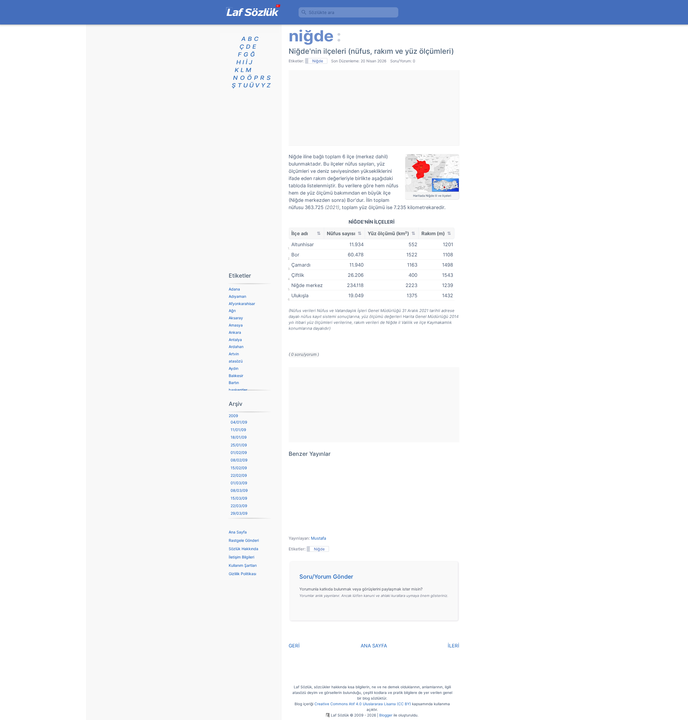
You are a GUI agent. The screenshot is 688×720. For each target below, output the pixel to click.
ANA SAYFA (374, 646)
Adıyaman (237, 296)
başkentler (238, 390)
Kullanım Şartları (243, 565)
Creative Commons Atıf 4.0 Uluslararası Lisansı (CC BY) (362, 704)
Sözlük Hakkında (243, 548)
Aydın (233, 368)
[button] (375, 578)
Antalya (235, 339)
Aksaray (236, 318)
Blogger (385, 715)
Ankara (235, 332)
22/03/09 (239, 505)
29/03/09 (239, 513)
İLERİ (453, 646)
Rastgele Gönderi (244, 540)
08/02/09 (239, 460)
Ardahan (236, 346)
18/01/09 (239, 437)
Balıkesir (236, 375)
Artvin (234, 354)
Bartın (234, 382)
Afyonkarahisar (242, 303)
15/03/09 (239, 498)
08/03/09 (239, 490)
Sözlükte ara (321, 12)
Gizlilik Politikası (242, 573)
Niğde (317, 61)
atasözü (236, 361)
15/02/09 (239, 467)
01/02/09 (239, 452)
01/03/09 (239, 483)
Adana (234, 289)
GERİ (294, 646)
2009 (233, 415)
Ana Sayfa (238, 532)
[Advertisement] (374, 107)
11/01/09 (238, 429)
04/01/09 (239, 422)
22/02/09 (239, 475)
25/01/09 (239, 445)
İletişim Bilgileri (241, 557)
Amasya (236, 325)
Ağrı (232, 310)
